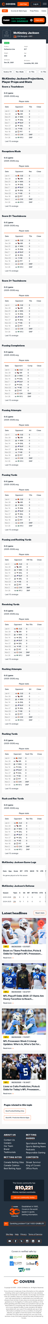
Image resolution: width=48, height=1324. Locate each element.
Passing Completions (13, 345)
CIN (14, 897)
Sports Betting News (36, 1146)
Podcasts (30, 1149)
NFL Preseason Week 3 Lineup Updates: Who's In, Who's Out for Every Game (21, 1043)
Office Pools (32, 1168)
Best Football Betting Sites (15, 1111)
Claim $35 (39, 20)
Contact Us (9, 1140)
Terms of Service (35, 1234)
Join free (23, 4)
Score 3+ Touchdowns (14, 280)
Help (17, 1234)
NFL (5, 11)
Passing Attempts (11, 410)
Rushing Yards (10, 733)
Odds (43, 11)
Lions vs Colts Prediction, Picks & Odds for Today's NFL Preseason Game (21, 1088)
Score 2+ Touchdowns (14, 215)
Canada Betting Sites (14, 1162)
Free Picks (34, 11)
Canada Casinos (11, 1165)
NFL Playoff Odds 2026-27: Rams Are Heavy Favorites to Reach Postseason (23, 998)
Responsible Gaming (35, 1152)
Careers (7, 1143)
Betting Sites (13, 1157)
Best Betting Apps (12, 1168)
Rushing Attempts (12, 669)
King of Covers (33, 1165)
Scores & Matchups (19, 11)
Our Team (8, 1146)
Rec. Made (20, 72)
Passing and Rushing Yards (16, 539)
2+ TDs (31, 72)
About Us (10, 1134)
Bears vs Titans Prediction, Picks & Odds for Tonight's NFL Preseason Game (22, 952)
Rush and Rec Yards (13, 798)
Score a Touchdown (13, 86)
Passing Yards (9, 474)
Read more (40, 913)
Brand (6, 1149)
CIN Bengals (22, 36)
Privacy (23, 1234)
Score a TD (8, 72)
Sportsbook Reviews (36, 1143)
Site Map (9, 1234)
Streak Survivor (33, 1162)
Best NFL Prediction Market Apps (17, 1118)
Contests (32, 1157)
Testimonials (10, 1152)
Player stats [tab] (24, 101)
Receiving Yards (10, 604)
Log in (35, 4)
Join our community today (24, 1197)
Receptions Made (11, 151)
